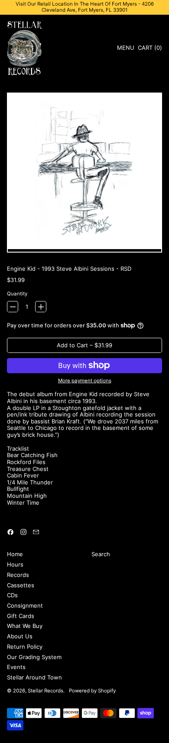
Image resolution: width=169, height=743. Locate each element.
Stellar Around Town (34, 677)
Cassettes (20, 585)
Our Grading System (34, 656)
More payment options (84, 381)
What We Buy (24, 625)
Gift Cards (20, 615)
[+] (40, 306)
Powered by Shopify (92, 691)
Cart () (149, 49)
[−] (12, 306)
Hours (15, 564)
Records (18, 574)
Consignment (25, 605)
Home (15, 554)
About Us (19, 636)
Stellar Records (45, 691)
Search (100, 554)
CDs (12, 595)
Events (16, 666)
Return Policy (24, 646)
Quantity (17, 294)
